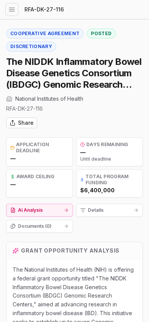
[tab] (39, 210)
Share (26, 122)
